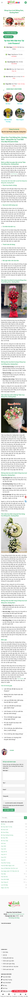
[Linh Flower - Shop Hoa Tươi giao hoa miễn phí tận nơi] (13, 3)
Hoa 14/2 (3, 849)
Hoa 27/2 (3, 857)
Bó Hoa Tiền (4, 838)
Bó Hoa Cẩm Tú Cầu (6, 826)
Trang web (5, 796)
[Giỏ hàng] (25, 2)
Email (4, 789)
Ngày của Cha (5, 887)
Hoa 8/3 (3, 860)
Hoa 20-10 (4, 851)
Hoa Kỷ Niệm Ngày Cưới (7, 865)
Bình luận (5, 770)
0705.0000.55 (20, 991)
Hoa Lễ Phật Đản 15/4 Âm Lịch (9, 868)
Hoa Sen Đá (4, 876)
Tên (4, 782)
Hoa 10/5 (3, 846)
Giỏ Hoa (3, 843)
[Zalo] (26, 501)
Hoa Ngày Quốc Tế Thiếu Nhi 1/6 (10, 871)
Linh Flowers (14, 174)
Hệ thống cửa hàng (14, 918)
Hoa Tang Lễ (4, 882)
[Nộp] (25, 817)
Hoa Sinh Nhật (5, 879)
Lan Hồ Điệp (4, 885)
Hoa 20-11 (4, 854)
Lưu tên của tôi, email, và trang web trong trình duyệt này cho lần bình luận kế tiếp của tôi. (13, 805)
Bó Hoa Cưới (4, 829)
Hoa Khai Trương (5, 862)
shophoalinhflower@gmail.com (16, 914)
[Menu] (2, 2)
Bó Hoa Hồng (4, 832)
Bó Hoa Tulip (4, 840)
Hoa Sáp (3, 874)
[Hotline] (26, 497)
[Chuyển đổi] (2, 689)
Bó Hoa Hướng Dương (7, 835)
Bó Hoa (3, 824)
